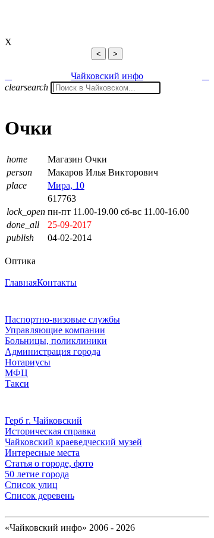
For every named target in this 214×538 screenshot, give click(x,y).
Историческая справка (50, 431)
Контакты (57, 282)
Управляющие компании (55, 330)
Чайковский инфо (107, 76)
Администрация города (52, 351)
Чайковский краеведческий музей (73, 442)
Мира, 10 (66, 185)
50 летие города (37, 474)
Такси (17, 384)
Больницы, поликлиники (56, 341)
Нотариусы (28, 362)
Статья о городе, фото (49, 463)
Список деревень (39, 495)
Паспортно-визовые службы (62, 319)
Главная (21, 282)
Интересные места (42, 453)
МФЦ (16, 373)
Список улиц (31, 485)
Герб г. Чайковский (43, 420)
